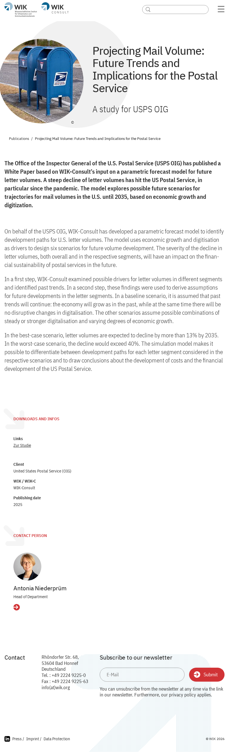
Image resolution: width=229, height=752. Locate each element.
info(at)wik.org (56, 687)
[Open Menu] (221, 10)
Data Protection (57, 738)
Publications (19, 139)
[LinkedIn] (7, 739)
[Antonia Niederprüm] (27, 567)
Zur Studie (22, 445)
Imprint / (33, 738)
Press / (18, 738)
